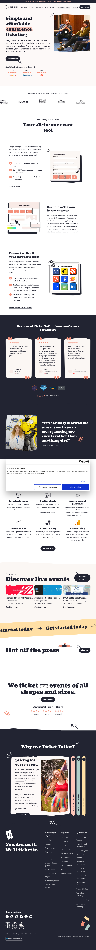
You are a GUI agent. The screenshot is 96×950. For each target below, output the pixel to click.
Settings (82, 481)
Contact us (65, 837)
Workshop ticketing (80, 894)
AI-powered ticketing (80, 905)
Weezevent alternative (80, 883)
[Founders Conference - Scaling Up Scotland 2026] (48, 590)
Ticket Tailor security (50, 886)
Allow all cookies (75, 487)
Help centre (65, 849)
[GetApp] (61, 388)
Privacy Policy (76, 936)
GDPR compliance (52, 881)
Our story (49, 840)
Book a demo (66, 841)
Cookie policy (50, 870)
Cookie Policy (86, 936)
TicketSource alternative (81, 876)
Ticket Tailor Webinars (81, 838)
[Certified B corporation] (8, 925)
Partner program (67, 853)
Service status (66, 873)
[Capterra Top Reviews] (52, 388)
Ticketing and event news (81, 845)
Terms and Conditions (64, 936)
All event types (82, 851)
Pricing (46, 7)
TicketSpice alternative (80, 869)
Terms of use (50, 848)
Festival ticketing (82, 900)
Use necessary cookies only (48, 487)
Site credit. (33, 934)
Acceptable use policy (51, 864)
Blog (62, 869)
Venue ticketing (82, 889)
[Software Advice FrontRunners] (34, 388)
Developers (65, 861)
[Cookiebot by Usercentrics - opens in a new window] (80, 461)
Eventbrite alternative (80, 863)
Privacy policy (50, 859)
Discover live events (81, 856)
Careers (48, 844)
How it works (23, 7)
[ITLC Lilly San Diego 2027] (76, 590)
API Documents (67, 865)
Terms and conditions (49, 853)
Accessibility (65, 857)
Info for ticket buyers (50, 875)
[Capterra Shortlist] (43, 388)
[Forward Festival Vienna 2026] (19, 590)
